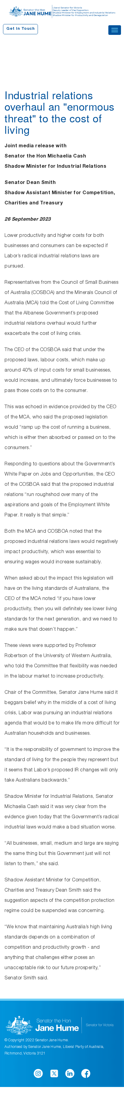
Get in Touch (20, 29)
